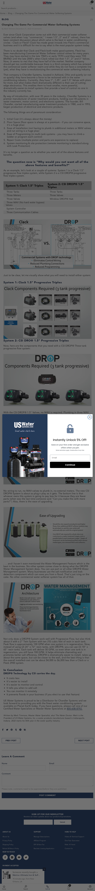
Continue (70, 464)
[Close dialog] (90, 417)
